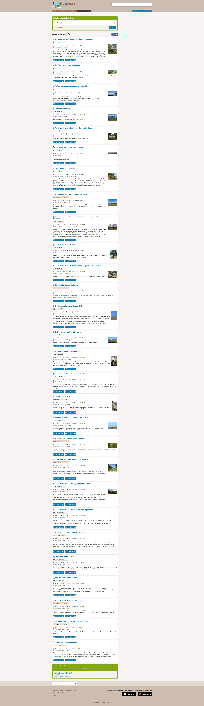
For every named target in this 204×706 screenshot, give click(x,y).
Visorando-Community (58, 698)
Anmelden (148, 11)
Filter (59, 27)
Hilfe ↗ (73, 11)
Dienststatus (96, 702)
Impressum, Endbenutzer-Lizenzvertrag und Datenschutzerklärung (64, 691)
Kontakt (54, 695)
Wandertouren (64, 11)
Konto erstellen (138, 11)
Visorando (54, 14)
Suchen (113, 27)
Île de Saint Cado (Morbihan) (62, 676)
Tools (55, 11)
